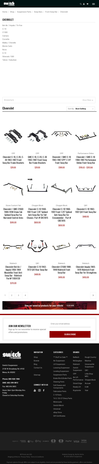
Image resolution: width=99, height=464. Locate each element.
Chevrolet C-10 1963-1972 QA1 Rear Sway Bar (37, 268)
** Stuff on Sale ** (60, 357)
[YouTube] (35, 390)
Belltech (76, 357)
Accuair (88, 383)
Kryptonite (77, 390)
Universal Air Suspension (89, 365)
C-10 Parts (57, 395)
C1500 (4, 32)
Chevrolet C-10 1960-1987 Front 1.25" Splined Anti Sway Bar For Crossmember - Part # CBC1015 (61, 214)
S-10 (4, 53)
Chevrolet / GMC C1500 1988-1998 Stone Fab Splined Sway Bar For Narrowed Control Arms (13, 213)
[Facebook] (43, 390)
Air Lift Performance (78, 378)
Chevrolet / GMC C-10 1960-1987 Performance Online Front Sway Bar (85, 159)
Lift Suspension (59, 364)
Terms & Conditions (37, 457)
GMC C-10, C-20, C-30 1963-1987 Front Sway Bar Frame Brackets (37, 159)
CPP (74, 374)
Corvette (5, 39)
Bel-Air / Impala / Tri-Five (12, 25)
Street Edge (77, 383)
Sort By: (71, 109)
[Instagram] (39, 390)
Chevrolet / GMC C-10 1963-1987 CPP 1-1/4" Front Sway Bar (61, 159)
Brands (36, 361)
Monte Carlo (7, 46)
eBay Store (57, 412)
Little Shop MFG (89, 375)
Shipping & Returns (14, 457)
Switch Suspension (77, 369)
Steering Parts (58, 382)
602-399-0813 (12, 383)
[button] (48, 100)
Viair (86, 390)
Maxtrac (88, 361)
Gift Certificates (59, 416)
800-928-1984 (14, 379)
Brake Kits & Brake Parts (62, 378)
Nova (4, 50)
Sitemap (37, 375)
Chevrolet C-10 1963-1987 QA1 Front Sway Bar (85, 210)
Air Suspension (59, 361)
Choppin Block (90, 380)
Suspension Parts (60, 375)
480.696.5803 (11, 386)
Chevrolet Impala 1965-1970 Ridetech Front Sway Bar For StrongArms (86, 269)
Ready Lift (77, 387)
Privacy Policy (25, 457)
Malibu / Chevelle (9, 43)
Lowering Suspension (61, 368)
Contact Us (38, 368)
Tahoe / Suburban (9, 60)
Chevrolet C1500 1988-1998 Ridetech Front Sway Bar (61, 269)
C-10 (4, 29)
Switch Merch (58, 405)
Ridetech (76, 364)
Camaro (5, 36)
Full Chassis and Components (59, 386)
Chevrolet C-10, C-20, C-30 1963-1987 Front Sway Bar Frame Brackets (13, 159)
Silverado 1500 (8, 56)
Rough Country (90, 357)
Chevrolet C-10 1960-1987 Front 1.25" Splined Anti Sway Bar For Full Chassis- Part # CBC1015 (37, 213)
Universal (56, 409)
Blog (35, 364)
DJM (86, 387)
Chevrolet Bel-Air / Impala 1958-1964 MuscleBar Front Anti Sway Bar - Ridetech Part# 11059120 (13, 272)
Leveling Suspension (61, 371)
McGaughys (77, 361)
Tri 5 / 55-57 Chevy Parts (62, 398)
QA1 (86, 370)
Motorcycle (57, 402)
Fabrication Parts (59, 391)
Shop (36, 357)
